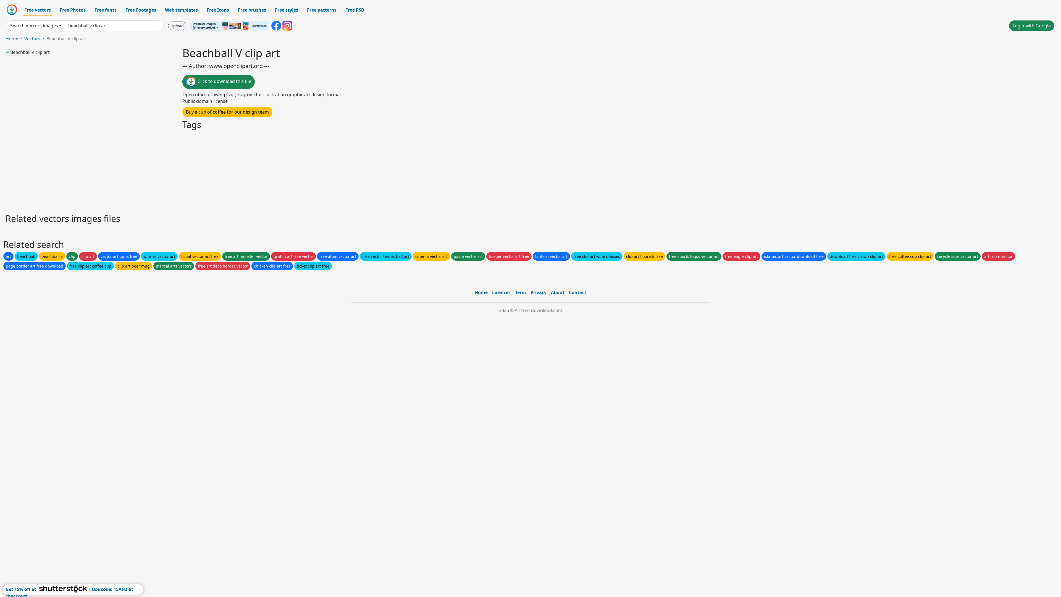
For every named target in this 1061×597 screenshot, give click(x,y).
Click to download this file (223, 81)
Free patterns (322, 10)
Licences (501, 292)
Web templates (181, 10)
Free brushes (252, 10)
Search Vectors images (34, 26)
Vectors (32, 39)
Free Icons (218, 10)
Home (12, 39)
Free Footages (140, 10)
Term (520, 292)
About (557, 292)
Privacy (538, 292)
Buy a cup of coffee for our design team (227, 112)
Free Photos (73, 10)
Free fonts (105, 10)
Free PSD (354, 10)
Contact (577, 292)
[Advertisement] (171, 171)
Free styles (286, 10)
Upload (177, 25)
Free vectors (37, 10)
